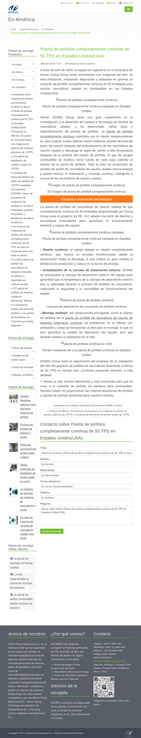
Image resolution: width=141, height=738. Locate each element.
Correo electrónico (50, 481)
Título (43, 447)
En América (47, 29)
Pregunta (45, 503)
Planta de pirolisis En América (81, 63)
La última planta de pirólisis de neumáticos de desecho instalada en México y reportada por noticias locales (22, 271)
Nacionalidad (47, 470)
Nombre (44, 459)
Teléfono (45, 492)
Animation (127, 3)
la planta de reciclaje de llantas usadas (21, 563)
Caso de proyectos (29, 29)
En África (17, 72)
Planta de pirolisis (22, 348)
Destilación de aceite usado (19, 357)
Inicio (13, 29)
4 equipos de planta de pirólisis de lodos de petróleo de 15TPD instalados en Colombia (22, 181)
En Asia (16, 64)
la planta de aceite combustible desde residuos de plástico (21, 601)
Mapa (113, 3)
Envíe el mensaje (51, 531)
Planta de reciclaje (22, 367)
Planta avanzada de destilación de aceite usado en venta (27, 473)
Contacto (84, 3)
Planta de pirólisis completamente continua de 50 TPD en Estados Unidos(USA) (22, 119)
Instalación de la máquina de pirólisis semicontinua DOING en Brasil (88, 405)
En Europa (18, 79)
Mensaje (99, 3)
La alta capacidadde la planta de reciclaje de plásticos (21, 581)
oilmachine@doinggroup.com (109, 661)
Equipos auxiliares (22, 374)
